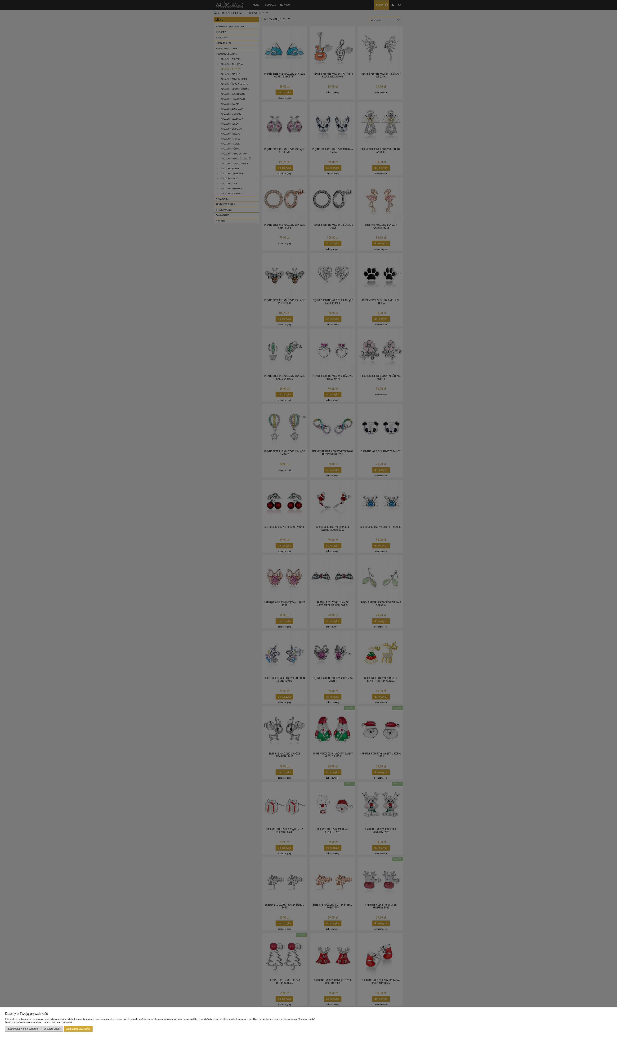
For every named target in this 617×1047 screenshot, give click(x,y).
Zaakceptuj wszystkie (78, 1028)
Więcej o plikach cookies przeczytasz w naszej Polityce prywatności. (38, 1022)
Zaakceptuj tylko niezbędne (23, 1028)
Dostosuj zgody (52, 1028)
